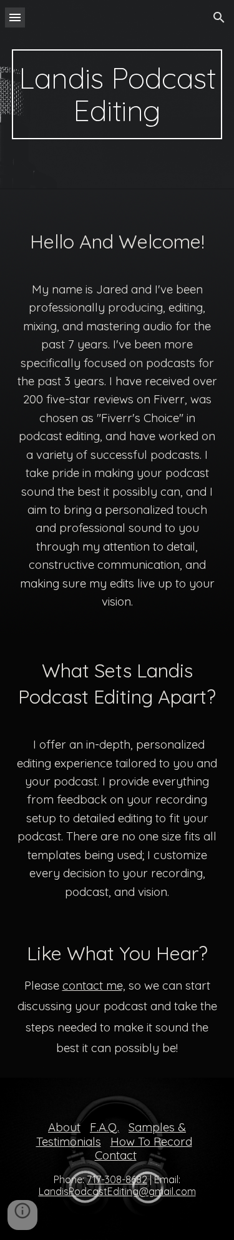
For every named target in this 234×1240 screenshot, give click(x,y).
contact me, (93, 985)
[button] (15, 17)
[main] (117, 94)
